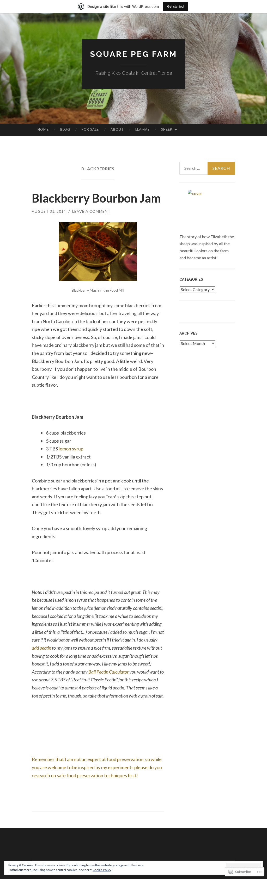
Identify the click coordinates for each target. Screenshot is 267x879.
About (117, 129)
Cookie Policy (102, 870)
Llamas (142, 129)
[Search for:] (207, 168)
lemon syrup (70, 448)
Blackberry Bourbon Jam (96, 198)
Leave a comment (91, 211)
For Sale (90, 129)
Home (43, 129)
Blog (65, 129)
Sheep (166, 129)
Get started (175, 6)
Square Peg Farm (133, 54)
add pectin (41, 648)
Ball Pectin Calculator (108, 672)
